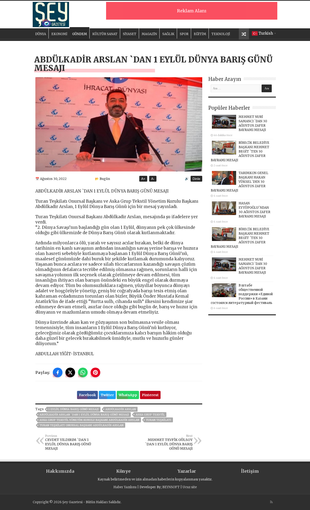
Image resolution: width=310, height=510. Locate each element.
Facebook (87, 395)
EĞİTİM (200, 34)
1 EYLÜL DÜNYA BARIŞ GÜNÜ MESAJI (73, 409)
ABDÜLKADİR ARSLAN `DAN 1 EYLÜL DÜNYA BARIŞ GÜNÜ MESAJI (84, 414)
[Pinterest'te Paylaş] (95, 372)
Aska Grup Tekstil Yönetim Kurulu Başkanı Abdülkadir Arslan (89, 420)
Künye (123, 471)
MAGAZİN (149, 34)
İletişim (250, 471)
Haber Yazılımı (125, 487)
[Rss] (271, 502)
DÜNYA (40, 34)
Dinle (196, 179)
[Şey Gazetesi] (51, 13)
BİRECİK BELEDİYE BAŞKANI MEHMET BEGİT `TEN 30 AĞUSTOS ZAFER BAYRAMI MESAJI (240, 151)
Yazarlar (187, 471)
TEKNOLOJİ (220, 34)
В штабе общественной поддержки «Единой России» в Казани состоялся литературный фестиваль (242, 294)
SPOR (184, 34)
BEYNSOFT (171, 487)
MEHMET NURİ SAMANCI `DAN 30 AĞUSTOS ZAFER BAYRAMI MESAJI (253, 123)
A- (153, 179)
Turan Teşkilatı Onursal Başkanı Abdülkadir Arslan (81, 425)
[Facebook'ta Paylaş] (57, 372)
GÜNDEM (79, 34)
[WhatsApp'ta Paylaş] (83, 372)
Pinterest (150, 395)
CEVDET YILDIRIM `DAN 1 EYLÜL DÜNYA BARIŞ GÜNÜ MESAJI (68, 442)
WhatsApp (128, 395)
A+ (143, 179)
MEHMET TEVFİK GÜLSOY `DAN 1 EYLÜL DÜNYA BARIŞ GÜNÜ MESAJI (169, 442)
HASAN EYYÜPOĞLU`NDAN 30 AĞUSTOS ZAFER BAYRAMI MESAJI (254, 209)
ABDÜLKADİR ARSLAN (120, 409)
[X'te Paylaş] (70, 372)
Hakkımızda (60, 471)
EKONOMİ (59, 34)
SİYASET (129, 34)
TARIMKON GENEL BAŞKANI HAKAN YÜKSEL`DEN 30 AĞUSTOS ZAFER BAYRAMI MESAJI (239, 182)
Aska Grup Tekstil (150, 414)
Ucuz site (190, 487)
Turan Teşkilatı (158, 420)
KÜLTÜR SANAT (104, 34)
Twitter (107, 395)
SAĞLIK (168, 34)
